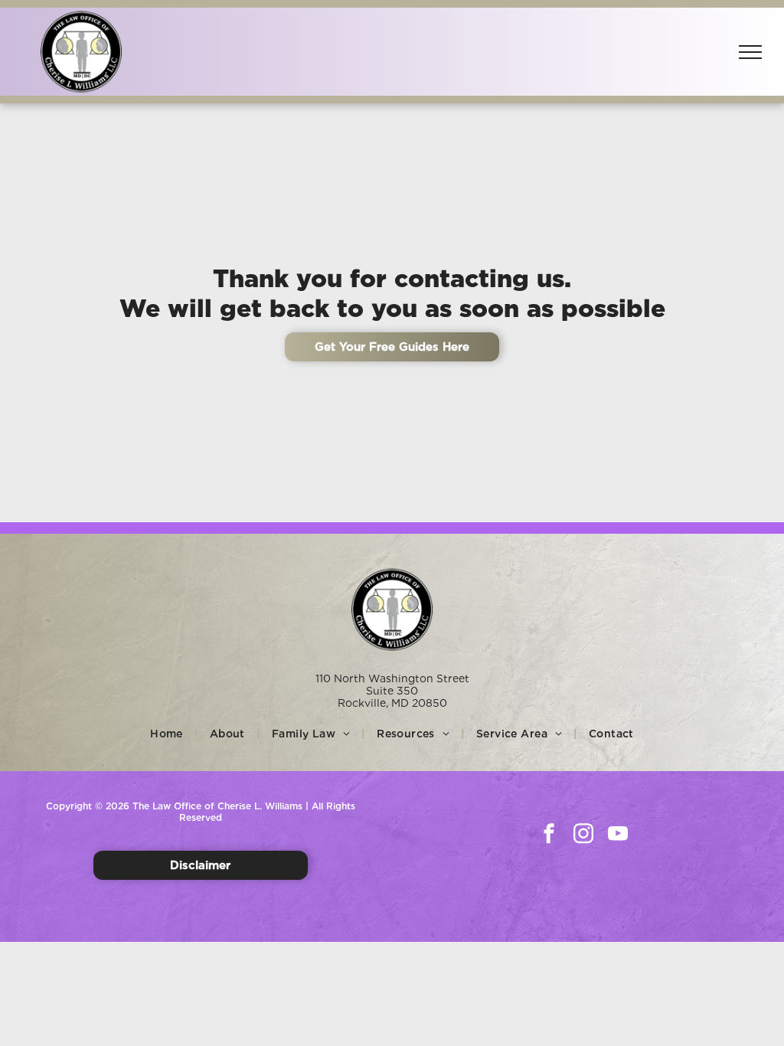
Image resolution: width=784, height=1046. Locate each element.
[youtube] (618, 835)
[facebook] (549, 835)
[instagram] (583, 835)
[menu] (750, 52)
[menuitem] (168, 733)
